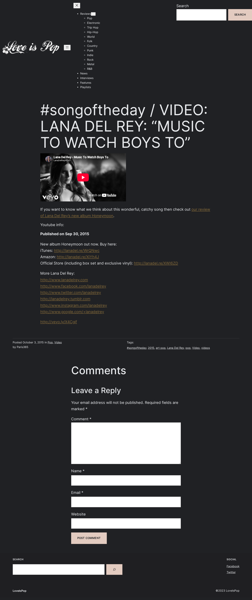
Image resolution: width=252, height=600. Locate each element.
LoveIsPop (19, 590)
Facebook (233, 566)
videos (205, 348)
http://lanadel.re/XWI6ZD (156, 263)
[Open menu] (67, 47)
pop (188, 348)
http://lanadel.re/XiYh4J (78, 257)
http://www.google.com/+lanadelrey (72, 311)
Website (78, 514)
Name (78, 471)
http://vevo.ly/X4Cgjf (58, 322)
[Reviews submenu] (93, 14)
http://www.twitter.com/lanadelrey (70, 292)
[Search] (114, 569)
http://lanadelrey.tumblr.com (65, 299)
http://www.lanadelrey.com (64, 280)
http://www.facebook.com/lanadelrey (73, 286)
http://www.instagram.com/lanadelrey (73, 305)
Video (58, 342)
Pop (50, 342)
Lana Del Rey (175, 348)
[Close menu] (76, 5)
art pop (161, 348)
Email (77, 492)
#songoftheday (136, 348)
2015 (151, 348)
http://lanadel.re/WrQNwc (76, 250)
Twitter (231, 572)
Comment (81, 419)
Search (182, 6)
